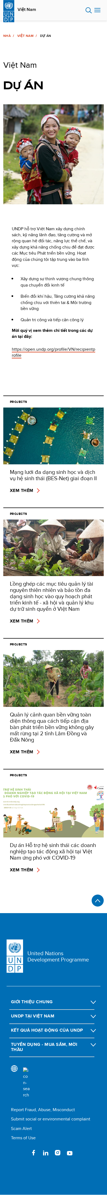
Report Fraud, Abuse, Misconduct (43, 1110)
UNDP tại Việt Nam (32, 1016)
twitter (21, 1152)
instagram (57, 1152)
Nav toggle (97, 10)
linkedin (45, 1152)
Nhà (7, 36)
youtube (69, 1152)
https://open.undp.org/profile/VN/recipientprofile (53, 352)
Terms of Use (23, 1138)
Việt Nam (27, 9)
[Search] (26, 1082)
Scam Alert (21, 1128)
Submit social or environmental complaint (50, 1119)
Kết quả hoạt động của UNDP (47, 1030)
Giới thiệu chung (32, 1002)
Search (88, 10)
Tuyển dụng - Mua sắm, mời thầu (44, 1046)
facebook (33, 1152)
